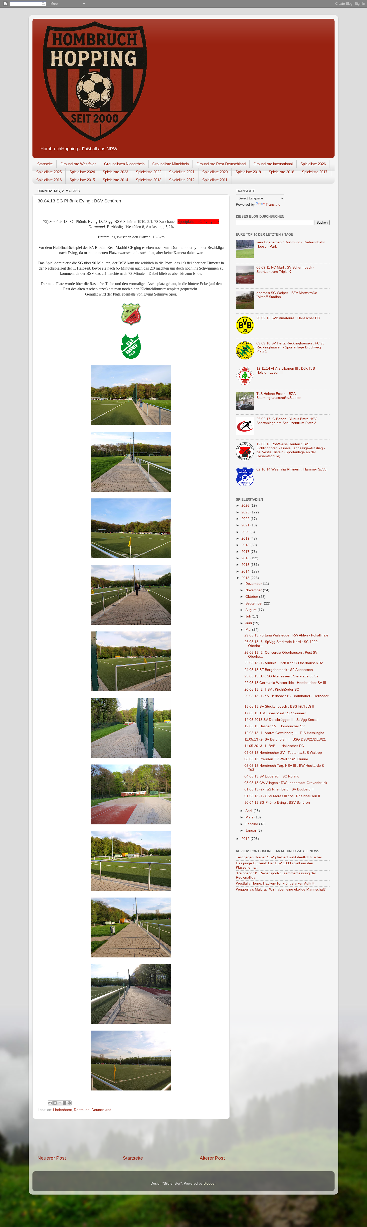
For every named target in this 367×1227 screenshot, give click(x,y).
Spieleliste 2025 (49, 172)
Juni (249, 623)
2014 (245, 571)
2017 (245, 552)
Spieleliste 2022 (148, 172)
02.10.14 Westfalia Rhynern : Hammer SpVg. (292, 469)
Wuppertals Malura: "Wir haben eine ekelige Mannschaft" (281, 889)
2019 (245, 538)
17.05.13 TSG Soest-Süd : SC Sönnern (275, 713)
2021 (245, 525)
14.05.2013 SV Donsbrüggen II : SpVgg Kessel (281, 720)
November (254, 590)
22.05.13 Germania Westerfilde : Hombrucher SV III (285, 683)
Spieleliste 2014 (115, 180)
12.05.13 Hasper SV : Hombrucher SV (274, 726)
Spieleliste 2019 (248, 172)
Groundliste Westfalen (78, 164)
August (251, 610)
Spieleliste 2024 (82, 172)
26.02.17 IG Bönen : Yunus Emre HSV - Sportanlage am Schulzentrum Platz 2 (287, 421)
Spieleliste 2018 (281, 172)
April (249, 811)
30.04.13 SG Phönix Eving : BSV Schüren (277, 802)
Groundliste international (273, 164)
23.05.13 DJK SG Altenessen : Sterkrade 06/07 (281, 676)
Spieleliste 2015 (82, 180)
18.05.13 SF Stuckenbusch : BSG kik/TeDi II (279, 706)
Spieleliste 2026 (313, 164)
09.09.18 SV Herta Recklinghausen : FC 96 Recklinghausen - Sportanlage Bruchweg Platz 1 (290, 347)
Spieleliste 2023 (115, 172)
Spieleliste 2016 (49, 180)
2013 (245, 578)
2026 (245, 505)
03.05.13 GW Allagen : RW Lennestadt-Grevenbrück (285, 783)
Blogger (209, 1183)
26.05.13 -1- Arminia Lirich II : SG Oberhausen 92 (283, 663)
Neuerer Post (51, 1158)
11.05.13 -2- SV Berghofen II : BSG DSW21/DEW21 (285, 739)
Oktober (252, 597)
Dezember (254, 584)
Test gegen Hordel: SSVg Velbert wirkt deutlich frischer (279, 857)
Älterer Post (212, 1158)
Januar (251, 830)
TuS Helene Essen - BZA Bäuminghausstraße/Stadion (278, 396)
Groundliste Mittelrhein (170, 164)
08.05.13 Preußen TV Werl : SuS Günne (276, 759)
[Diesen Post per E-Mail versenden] (50, 1102)
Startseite (45, 164)
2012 (245, 839)
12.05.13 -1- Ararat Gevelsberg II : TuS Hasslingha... (285, 733)
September (254, 603)
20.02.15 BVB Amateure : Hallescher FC (288, 318)
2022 (245, 519)
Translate (273, 204)
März (249, 817)
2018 (245, 545)
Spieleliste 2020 (215, 172)
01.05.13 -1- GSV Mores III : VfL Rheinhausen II (282, 796)
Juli (248, 616)
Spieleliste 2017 (314, 172)
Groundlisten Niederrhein (124, 164)
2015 (245, 565)
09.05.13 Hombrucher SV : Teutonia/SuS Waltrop (283, 753)
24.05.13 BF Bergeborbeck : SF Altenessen (278, 670)
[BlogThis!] (54, 1102)
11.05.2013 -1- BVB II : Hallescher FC (274, 746)
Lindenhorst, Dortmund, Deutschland (82, 1110)
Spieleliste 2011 (214, 180)
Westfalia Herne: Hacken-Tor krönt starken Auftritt (275, 883)
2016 (245, 558)
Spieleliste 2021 (181, 172)
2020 (245, 532)
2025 (245, 512)
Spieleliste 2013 (148, 180)
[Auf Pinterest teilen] (69, 1102)
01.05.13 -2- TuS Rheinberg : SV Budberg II (279, 789)
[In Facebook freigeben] (64, 1102)
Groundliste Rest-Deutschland (221, 164)
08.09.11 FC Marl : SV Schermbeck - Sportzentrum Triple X (285, 269)
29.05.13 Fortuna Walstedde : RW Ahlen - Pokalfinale (286, 635)
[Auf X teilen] (59, 1102)
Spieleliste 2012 (181, 180)
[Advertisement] (131, 1137)
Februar (252, 824)
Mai (248, 629)
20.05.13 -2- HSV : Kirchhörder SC (271, 689)
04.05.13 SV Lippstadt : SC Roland (271, 776)
